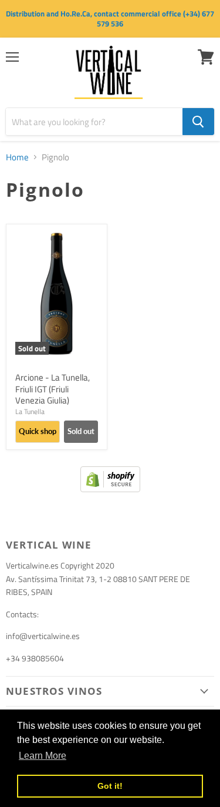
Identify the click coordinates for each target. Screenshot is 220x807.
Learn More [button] (42, 756)
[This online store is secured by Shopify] (110, 489)
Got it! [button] (110, 786)
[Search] (198, 121)
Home (17, 157)
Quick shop (37, 431)
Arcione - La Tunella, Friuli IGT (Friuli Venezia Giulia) (52, 389)
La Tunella (30, 411)
